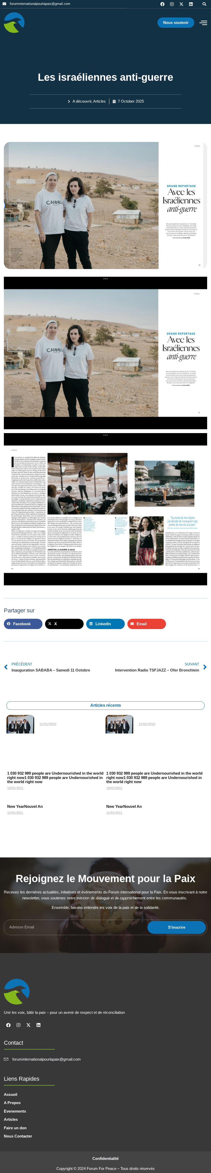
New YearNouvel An (25, 806)
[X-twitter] (181, 4)
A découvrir (82, 101)
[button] (204, 4)
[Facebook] (162, 4)
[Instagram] (172, 4)
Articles (99, 101)
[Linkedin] (191, 4)
